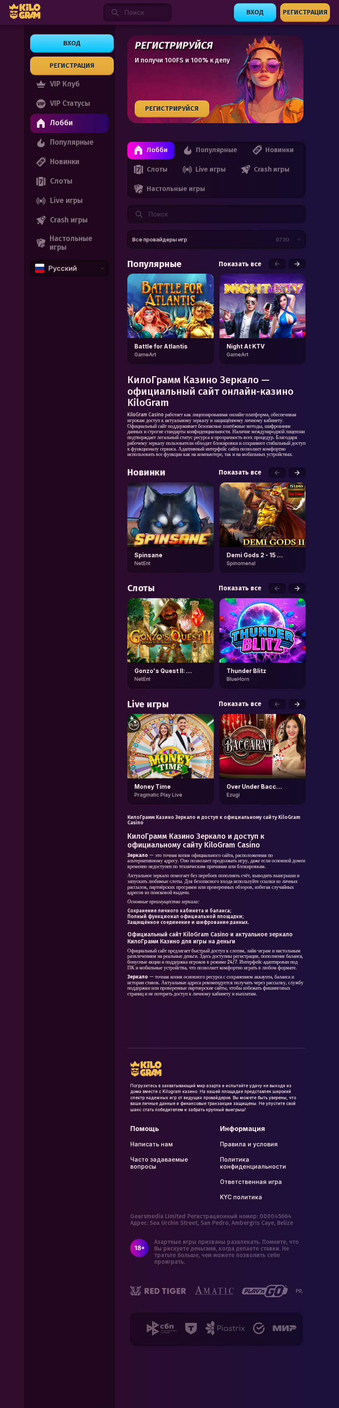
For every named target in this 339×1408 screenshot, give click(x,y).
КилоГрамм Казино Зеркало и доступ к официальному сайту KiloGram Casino (213, 820)
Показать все (240, 264)
